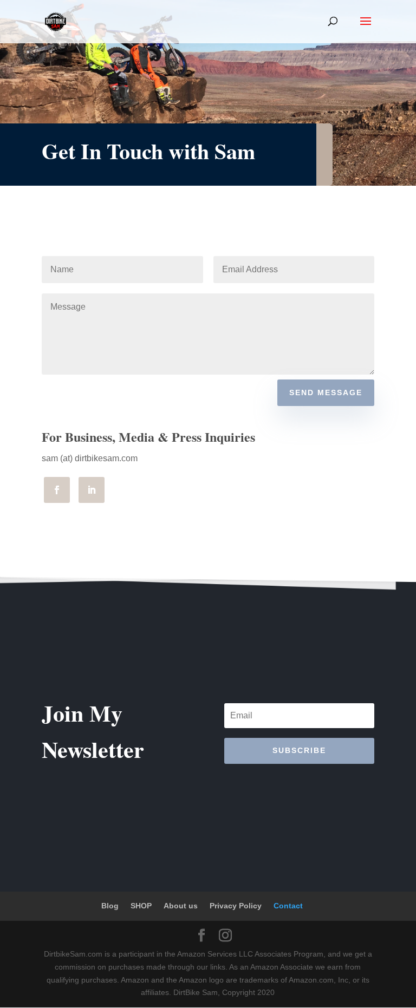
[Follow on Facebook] (57, 490)
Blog (110, 905)
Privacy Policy (236, 905)
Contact (288, 905)
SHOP (141, 905)
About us (181, 905)
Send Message (325, 392)
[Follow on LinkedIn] (92, 490)
